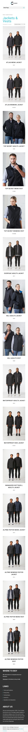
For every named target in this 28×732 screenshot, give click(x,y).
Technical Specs (7, 695)
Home (4, 15)
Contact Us (6, 697)
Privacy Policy (6, 693)
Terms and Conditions (8, 690)
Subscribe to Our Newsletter (9, 700)
